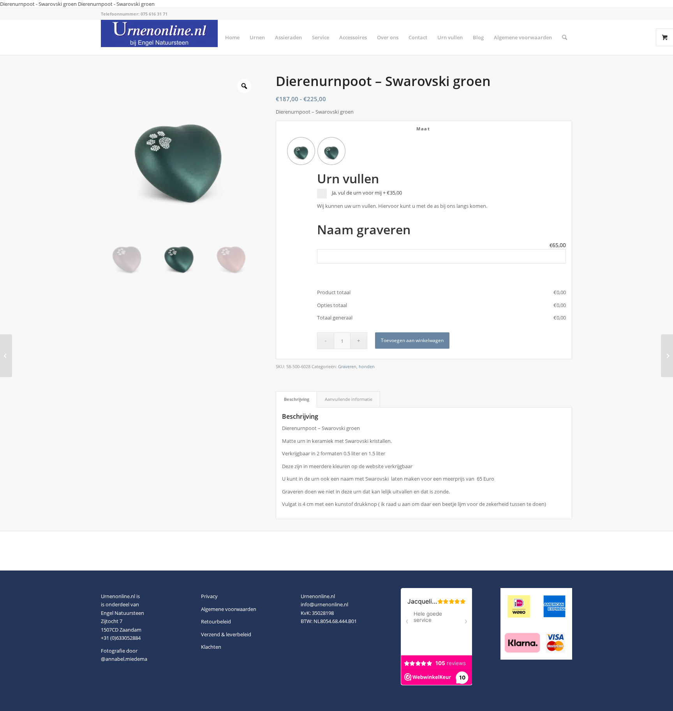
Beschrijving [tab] (296, 399)
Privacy (209, 596)
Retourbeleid (216, 621)
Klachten (211, 646)
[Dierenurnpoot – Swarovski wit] (667, 355)
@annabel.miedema (124, 658)
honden (367, 366)
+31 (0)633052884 (121, 637)
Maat (423, 129)
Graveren (347, 366)
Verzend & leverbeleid (226, 634)
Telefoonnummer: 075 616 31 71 (134, 14)
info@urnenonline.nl (324, 604)
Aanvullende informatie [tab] (348, 399)
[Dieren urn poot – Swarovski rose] (6, 355)
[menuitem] (232, 37)
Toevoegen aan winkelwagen (412, 340)
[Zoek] (564, 37)
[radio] (301, 151)
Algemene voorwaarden (228, 609)
